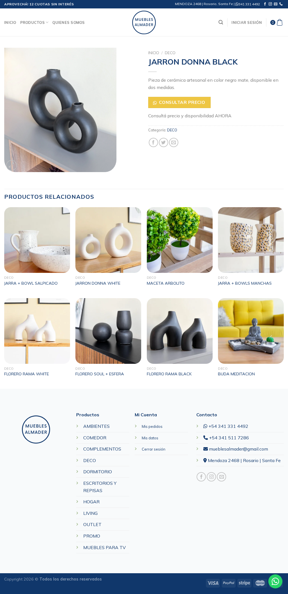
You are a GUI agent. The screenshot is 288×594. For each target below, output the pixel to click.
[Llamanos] (281, 4)
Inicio (10, 22)
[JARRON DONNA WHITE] (108, 240)
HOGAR (91, 501)
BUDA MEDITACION (236, 373)
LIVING (90, 513)
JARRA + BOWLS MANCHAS (245, 283)
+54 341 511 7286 (228, 437)
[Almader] (144, 22)
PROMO (91, 536)
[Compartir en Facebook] (153, 142)
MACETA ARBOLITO (165, 283)
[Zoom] (11, 165)
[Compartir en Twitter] (163, 142)
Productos (32, 22)
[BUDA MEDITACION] (251, 331)
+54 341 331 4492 (227, 426)
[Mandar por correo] (173, 142)
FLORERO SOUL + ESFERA (99, 373)
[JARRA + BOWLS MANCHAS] (251, 240)
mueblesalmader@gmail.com (238, 449)
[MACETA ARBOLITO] (180, 240)
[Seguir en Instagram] (270, 4)
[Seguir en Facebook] (265, 4)
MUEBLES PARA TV (104, 547)
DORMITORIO (97, 471)
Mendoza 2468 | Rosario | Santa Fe (244, 460)
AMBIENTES (96, 426)
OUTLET (92, 524)
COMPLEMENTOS (102, 449)
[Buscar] (221, 22)
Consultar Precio (182, 102)
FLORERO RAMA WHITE (26, 373)
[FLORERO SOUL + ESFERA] (108, 331)
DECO (170, 52)
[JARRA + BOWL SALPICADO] (37, 240)
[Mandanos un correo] (275, 4)
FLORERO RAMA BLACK (169, 373)
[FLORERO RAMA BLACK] (180, 331)
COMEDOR (94, 437)
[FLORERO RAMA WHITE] (37, 331)
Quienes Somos (68, 22)
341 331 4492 (249, 4)
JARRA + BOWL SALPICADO (31, 283)
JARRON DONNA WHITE (97, 283)
